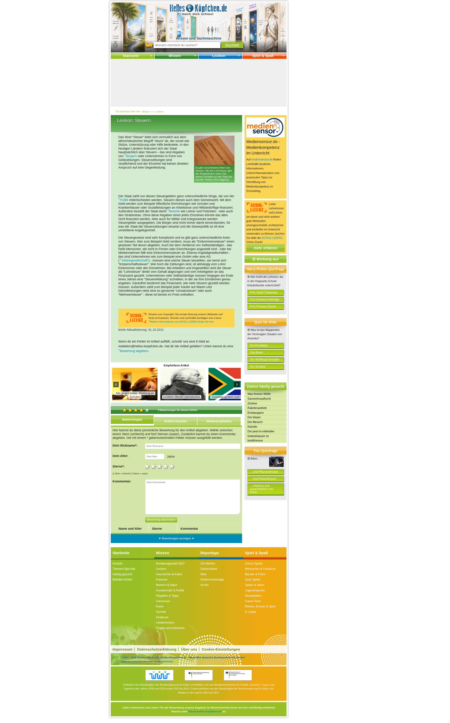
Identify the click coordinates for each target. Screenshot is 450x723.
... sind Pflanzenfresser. (264, 471)
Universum (163, 601)
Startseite (131, 56)
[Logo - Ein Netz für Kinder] (159, 675)
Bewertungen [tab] (132, 419)
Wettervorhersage (212, 579)
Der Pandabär (259, 345)
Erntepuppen (256, 412)
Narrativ (252, 426)
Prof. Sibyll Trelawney (263, 292)
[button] (232, 45)
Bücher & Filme (255, 574)
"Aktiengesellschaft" (135, 260)
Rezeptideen (253, 595)
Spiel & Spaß (263, 56)
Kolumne (161, 579)
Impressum (122, 649)
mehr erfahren (265, 248)
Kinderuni (162, 617)
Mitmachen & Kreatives (260, 568)
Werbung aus (267, 259)
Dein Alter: (120, 456)
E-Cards (250, 612)
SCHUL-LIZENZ (272, 237)
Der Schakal (257, 366)
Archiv (204, 585)
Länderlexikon (165, 622)
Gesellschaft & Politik (170, 590)
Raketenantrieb (257, 407)
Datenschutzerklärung (156, 649)
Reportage (209, 553)
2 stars (154, 466)
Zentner (252, 403)
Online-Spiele (254, 563)
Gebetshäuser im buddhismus (258, 438)
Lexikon (218, 56)
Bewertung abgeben (134, 351)
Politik (124, 200)
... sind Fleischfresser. (263, 478)
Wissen (175, 56)
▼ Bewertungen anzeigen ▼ (176, 538)
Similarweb (167, 661)
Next (237, 384)
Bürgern (131, 156)
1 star (147, 466)
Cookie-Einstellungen (221, 649)
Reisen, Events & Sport (260, 606)
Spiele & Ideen (254, 585)
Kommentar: (121, 481)
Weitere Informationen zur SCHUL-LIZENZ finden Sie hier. (182, 321)
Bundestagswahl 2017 (170, 563)
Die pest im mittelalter (261, 431)
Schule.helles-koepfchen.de (205, 711)
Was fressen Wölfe (259, 393)
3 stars (160, 466)
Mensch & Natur (166, 585)
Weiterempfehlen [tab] (219, 421)
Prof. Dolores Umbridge (264, 299)
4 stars (166, 466)
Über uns (189, 649)
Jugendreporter (255, 590)
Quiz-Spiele (252, 579)
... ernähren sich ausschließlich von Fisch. (261, 489)
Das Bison (256, 352)
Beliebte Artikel (122, 579)
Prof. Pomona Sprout (263, 306)
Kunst (159, 606)
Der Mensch (255, 422)
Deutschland (208, 568)
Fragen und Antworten (170, 628)
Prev (116, 384)
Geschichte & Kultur (169, 574)
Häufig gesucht (122, 574)
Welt (203, 574)
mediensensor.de (262, 159)
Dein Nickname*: (124, 445)
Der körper (254, 417)
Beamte (174, 211)
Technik (161, 612)
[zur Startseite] (199, 9)
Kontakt (117, 563)
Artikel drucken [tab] (175, 421)
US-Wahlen (207, 563)
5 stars (172, 466)
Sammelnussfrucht (259, 398)
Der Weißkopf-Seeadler (264, 359)
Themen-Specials (123, 568)
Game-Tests (253, 601)
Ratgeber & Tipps (167, 595)
